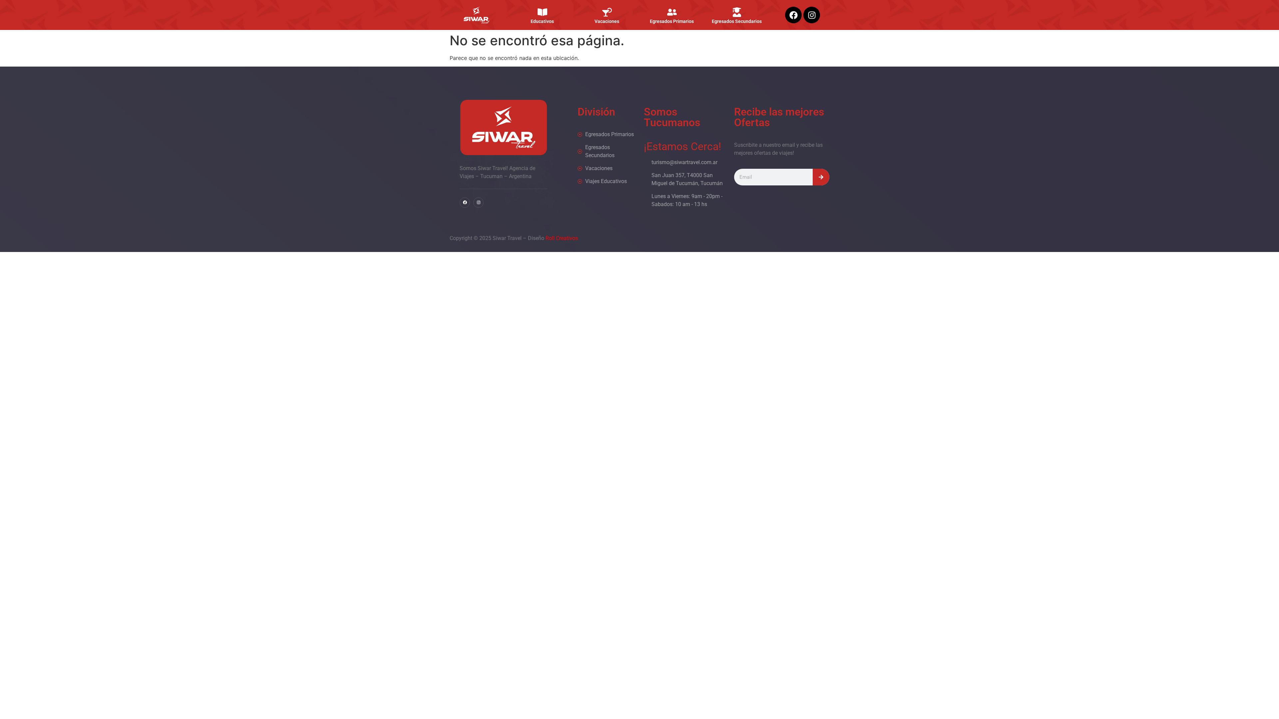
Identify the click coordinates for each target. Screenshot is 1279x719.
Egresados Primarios (672, 21)
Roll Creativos (562, 238)
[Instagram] (811, 15)
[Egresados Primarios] (672, 12)
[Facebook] (793, 15)
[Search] (821, 177)
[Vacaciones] (607, 12)
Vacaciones (607, 21)
